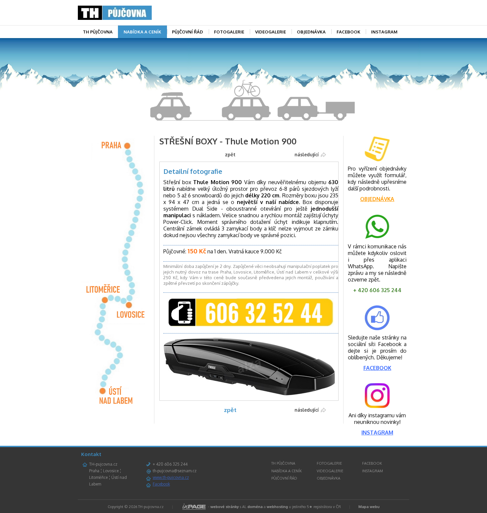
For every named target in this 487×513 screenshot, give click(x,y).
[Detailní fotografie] (249, 393)
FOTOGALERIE (229, 31)
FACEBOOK (348, 31)
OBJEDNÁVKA (311, 31)
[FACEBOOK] (377, 328)
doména (255, 506)
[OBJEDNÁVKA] (377, 148)
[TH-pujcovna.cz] (129, 12)
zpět (230, 154)
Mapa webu (369, 506)
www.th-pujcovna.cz (171, 477)
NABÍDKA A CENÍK (142, 31)
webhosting (277, 506)
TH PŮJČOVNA (98, 31)
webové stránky (224, 506)
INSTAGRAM (384, 31)
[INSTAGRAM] (377, 406)
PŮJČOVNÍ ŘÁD (187, 31)
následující (307, 154)
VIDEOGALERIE (270, 31)
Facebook (161, 484)
